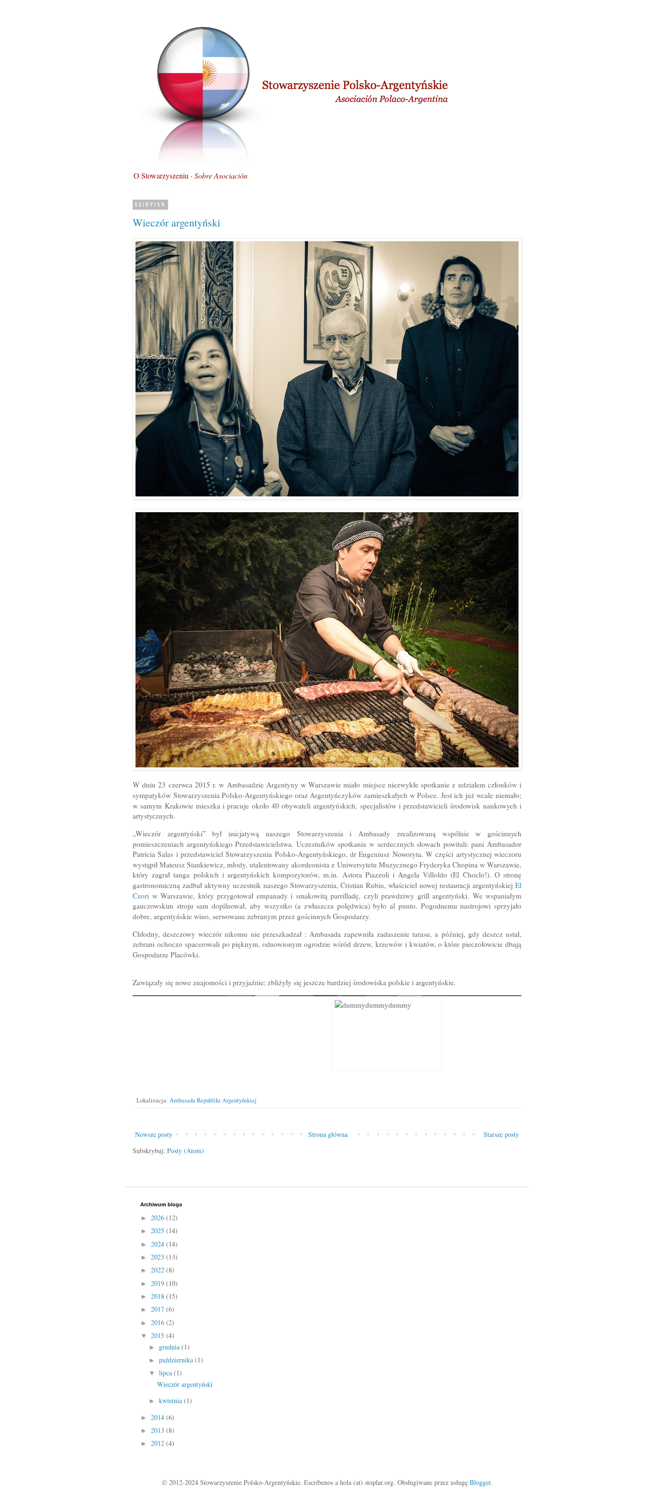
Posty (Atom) (185, 1150)
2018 (158, 1296)
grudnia (170, 1346)
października (177, 1359)
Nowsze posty (153, 1134)
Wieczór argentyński (176, 222)
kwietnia (171, 1400)
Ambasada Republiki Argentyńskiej (213, 1100)
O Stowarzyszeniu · (191, 175)
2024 (158, 1243)
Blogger (480, 1482)
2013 (158, 1430)
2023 (158, 1256)
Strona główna (328, 1134)
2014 (158, 1417)
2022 (158, 1269)
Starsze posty (501, 1134)
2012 (158, 1443)
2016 (158, 1322)
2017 (158, 1309)
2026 (158, 1217)
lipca (166, 1372)
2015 (158, 1335)
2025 (158, 1230)
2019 (158, 1283)
